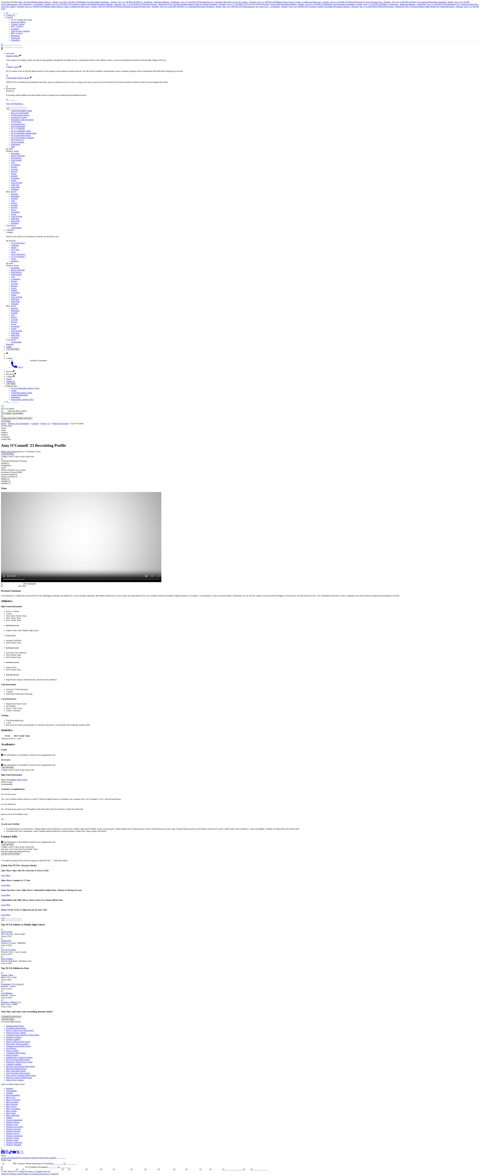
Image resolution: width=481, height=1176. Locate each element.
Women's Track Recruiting (18, 423)
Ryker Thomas (7, 959)
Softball (14, 176)
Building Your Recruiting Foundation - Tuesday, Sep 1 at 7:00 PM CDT (107, 2)
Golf (13, 162)
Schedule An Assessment (11, 1017)
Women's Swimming (14, 1136)
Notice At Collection (31, 1174)
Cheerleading (16, 228)
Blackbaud (15, 36)
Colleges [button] (9, 377)
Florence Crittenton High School (19, 1078)
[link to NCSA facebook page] (3, 1153)
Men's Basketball (13, 1095)
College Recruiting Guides (21, 111)
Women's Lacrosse (13, 1129)
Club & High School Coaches (18, 78)
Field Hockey (16, 158)
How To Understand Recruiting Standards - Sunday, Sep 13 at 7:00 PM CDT (211, 7)
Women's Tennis (12, 1138)
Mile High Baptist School (16, 1069)
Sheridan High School (15, 1026)
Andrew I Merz (7, 975)
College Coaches (17, 24)
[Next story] (4, 917)
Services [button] (9, 372)
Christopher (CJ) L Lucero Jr (12, 984)
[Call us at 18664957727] (11, 44)
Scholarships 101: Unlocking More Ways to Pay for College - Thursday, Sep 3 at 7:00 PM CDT (238, 2)
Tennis (13, 180)
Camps (9, 347)
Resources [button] (10, 374)
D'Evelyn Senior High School (18, 1060)
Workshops (15, 397)
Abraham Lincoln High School (18, 1046)
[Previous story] (2, 917)
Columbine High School (15, 1053)
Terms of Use (6, 1174)
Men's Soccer (11, 1106)
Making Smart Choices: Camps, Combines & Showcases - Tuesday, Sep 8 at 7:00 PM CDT (312, 2)
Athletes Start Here (24, 418)
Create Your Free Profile (10, 854)
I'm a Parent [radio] (6, 413)
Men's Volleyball (12, 1115)
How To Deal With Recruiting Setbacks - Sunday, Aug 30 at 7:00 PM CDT (49, 2)
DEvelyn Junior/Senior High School (20, 1066)
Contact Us (10, 15)
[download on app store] (58, 1163)
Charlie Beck (6, 941)
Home (3, 423)
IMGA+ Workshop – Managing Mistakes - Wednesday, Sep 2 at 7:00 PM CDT (168, 2)
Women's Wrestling (13, 1145)
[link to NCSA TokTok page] (10, 1153)
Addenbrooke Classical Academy (19, 1057)
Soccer (13, 174)
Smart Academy (12, 1051)
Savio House (11, 1048)
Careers (41, 1158)
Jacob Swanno (7, 932)
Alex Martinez (6, 993)
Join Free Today (13, 349)
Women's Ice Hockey (14, 1127)
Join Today (11, 384)
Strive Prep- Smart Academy (17, 1044)
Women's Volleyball (14, 1142)
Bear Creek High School (16, 1071)
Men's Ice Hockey (13, 1100)
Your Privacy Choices (48, 1174)
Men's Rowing (12, 1104)
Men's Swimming (13, 1109)
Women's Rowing (13, 1131)
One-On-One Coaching (20, 31)
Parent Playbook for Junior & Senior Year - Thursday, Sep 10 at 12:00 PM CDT (380, 2)
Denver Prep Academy (15, 1080)
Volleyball (15, 185)
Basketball (15, 153)
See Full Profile (7, 454)
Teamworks (15, 38)
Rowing (14, 171)
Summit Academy (13, 1039)
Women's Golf (11, 1124)
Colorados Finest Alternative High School (22, 1035)
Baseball (14, 194)
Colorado (35, 423)
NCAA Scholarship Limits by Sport (25, 388)
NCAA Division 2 (18, 254)
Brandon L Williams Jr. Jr (11, 1002)
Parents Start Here (9, 418)
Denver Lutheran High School (18, 1042)
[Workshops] (11, 99)
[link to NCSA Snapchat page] (22, 1153)
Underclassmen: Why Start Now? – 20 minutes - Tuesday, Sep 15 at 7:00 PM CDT (38, 4)
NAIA (13, 259)
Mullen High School (60, 423)
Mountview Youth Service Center (19, 1062)
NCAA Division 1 (18, 243)
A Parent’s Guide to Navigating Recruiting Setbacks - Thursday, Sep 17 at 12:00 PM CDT (107, 4)
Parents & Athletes (18, 22)
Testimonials (13, 1158)
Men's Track (11, 1113)
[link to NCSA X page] (18, 1153)
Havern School (12, 1055)
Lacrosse (14, 169)
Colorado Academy (13, 1064)
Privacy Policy (17, 1174)
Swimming (15, 178)
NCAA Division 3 (18, 256)
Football (14, 198)
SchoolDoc (15, 40)
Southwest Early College (16, 1033)
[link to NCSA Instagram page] (7, 1153)
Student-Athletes (12, 56)
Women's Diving (12, 1122)
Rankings (15, 261)
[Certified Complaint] (259, 1169)
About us (4, 1158)
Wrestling (15, 189)
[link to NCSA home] (5, 1149)
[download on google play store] (70, 1163)
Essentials (15, 29)
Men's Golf (10, 1097)
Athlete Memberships (19, 395)
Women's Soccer (12, 1133)
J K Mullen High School (15, 1028)
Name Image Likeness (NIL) (22, 399)
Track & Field (16, 183)
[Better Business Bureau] (232, 1169)
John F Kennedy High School (18, 1073)
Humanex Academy (14, 1037)
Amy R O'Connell (8, 950)
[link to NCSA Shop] (12, 13)
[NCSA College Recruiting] (12, 47)
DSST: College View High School (19, 1030)
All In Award (49, 1158)
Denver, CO (45, 423)
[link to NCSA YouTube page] (14, 1153)
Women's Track (12, 1140)
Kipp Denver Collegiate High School (20, 1075)
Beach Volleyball (18, 156)
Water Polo (15, 187)
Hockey (14, 167)
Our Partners (33, 1158)
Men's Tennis (11, 1111)
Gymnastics (15, 165)
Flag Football (16, 160)
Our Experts (23, 1158)
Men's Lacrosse (12, 1102)
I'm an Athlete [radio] (18, 413)
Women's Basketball (14, 1120)
